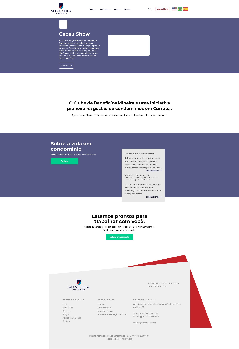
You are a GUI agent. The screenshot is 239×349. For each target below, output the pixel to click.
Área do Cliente (162, 9)
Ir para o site (66, 66)
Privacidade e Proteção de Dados (112, 314)
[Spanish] (185, 9)
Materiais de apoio (106, 311)
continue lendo (152, 170)
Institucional (105, 9)
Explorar (64, 161)
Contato (127, 9)
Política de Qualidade (72, 318)
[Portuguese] (180, 9)
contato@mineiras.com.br (144, 323)
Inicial (65, 304)
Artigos (117, 9)
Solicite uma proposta (119, 237)
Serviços (92, 9)
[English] (174, 9)
